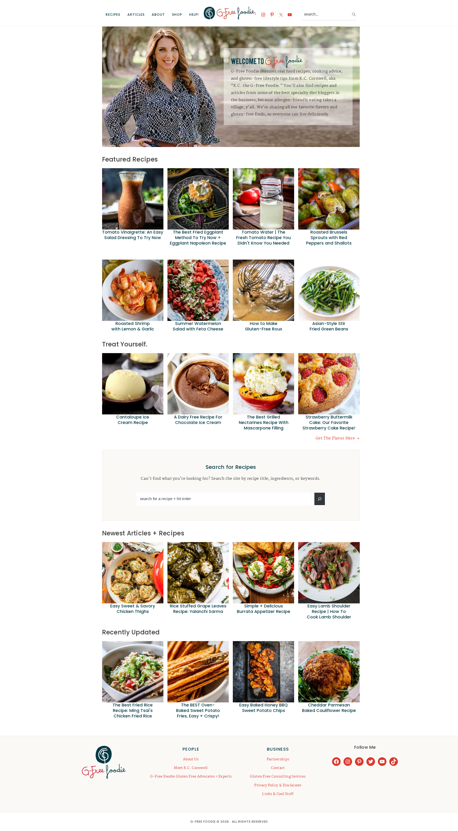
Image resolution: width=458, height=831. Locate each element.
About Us (190, 759)
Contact (278, 768)
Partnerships (278, 759)
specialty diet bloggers (313, 93)
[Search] (319, 498)
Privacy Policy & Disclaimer (277, 785)
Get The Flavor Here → (337, 438)
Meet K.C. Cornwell (191, 768)
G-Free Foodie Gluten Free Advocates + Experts (191, 776)
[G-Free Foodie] (229, 17)
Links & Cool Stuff (277, 794)
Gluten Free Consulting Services (278, 776)
